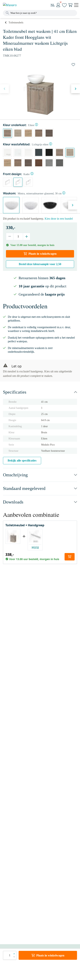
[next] (75, 88)
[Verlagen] (9, 236)
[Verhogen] (26, 236)
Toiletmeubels (16, 22)
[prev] (4, 88)
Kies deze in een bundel (59, 218)
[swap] (73, 64)
